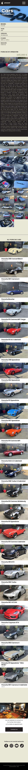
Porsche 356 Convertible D (12, 259)
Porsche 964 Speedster (10, 380)
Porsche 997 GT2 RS (9, 602)
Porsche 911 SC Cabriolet (11, 339)
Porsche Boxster (7, 299)
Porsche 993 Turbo (8, 582)
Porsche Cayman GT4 (10, 622)
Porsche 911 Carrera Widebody (13, 501)
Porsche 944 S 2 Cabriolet (11, 461)
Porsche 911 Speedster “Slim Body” (12, 664)
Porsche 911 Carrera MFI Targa (13, 319)
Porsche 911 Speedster (10, 400)
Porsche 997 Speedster (10, 420)
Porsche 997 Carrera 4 (10, 279)
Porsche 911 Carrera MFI (10, 441)
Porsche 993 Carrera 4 (10, 643)
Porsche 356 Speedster (10, 360)
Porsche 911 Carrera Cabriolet (13, 542)
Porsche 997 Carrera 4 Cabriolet (14, 685)
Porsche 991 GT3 (7, 562)
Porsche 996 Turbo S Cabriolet (13, 481)
